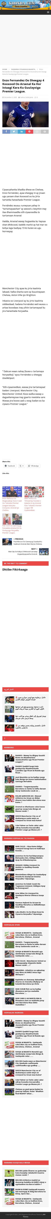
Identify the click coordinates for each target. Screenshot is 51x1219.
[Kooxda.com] (25, 8)
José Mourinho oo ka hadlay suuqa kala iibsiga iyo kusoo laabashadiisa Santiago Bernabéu (30, 779)
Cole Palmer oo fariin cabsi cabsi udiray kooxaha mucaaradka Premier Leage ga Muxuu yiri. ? (29, 827)
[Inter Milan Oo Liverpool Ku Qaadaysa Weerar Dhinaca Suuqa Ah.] (9, 895)
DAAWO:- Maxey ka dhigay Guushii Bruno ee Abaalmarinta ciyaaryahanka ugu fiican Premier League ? (30, 758)
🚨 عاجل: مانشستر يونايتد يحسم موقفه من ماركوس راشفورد (30, 726)
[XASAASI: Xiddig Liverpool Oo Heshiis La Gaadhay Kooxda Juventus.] (9, 867)
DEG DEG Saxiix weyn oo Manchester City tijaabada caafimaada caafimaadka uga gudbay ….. (30, 1063)
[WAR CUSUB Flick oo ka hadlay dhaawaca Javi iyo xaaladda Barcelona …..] (9, 991)
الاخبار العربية (9, 689)
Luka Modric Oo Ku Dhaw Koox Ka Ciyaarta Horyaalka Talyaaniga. (29, 913)
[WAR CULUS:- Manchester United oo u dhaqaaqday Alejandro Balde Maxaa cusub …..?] (9, 963)
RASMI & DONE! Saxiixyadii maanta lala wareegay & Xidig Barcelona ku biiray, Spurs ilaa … (30, 1191)
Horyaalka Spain (12, 925)
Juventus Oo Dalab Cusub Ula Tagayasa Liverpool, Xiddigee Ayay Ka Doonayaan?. (30, 886)
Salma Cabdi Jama (26, 97)
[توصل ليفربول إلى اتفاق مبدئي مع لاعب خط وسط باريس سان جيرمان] (9, 718)
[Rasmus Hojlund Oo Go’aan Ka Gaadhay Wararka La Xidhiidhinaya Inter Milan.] (9, 905)
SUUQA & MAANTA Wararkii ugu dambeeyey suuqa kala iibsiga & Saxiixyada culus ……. (29, 953)
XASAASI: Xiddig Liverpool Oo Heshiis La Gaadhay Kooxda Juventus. (27, 867)
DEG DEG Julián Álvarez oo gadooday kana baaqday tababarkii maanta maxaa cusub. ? (30, 1173)
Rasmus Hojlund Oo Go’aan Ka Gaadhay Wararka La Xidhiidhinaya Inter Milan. (30, 904)
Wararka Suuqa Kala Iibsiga (17, 1163)
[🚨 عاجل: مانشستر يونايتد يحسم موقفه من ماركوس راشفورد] (9, 727)
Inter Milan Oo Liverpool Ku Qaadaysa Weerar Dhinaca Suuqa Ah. (29, 895)
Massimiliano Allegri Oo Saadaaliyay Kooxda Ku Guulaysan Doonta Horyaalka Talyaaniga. (30, 876)
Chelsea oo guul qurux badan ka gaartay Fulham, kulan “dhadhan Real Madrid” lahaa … (29, 1091)
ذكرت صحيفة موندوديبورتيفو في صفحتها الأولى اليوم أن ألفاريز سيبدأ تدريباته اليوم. (29, 708)
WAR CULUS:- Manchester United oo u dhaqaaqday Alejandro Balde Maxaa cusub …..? (30, 963)
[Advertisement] (25, 40)
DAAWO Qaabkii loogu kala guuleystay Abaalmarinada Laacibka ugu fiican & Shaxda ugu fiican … (29, 769)
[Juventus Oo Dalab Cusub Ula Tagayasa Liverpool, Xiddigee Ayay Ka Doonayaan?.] (9, 886)
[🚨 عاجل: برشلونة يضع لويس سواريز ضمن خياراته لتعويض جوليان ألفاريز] (9, 699)
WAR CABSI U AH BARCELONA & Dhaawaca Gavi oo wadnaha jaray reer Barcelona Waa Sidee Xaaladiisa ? (29, 1001)
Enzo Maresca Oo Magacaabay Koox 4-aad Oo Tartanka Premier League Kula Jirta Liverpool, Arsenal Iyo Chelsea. (12, 504)
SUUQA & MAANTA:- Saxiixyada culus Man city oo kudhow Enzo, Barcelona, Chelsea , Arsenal (29, 935)
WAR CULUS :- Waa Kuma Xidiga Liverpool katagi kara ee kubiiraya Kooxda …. (30, 848)
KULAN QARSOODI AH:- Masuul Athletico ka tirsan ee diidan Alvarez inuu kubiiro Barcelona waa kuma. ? (30, 799)
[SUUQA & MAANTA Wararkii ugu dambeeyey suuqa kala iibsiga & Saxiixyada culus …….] (9, 954)
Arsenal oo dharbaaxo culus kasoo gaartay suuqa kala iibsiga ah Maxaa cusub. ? (30, 809)
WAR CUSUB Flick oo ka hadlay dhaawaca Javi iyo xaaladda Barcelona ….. (28, 991)
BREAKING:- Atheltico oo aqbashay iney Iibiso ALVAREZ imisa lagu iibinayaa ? (30, 972)
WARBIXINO (9, 747)
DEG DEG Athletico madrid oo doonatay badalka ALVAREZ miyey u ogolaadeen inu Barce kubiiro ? (30, 1182)
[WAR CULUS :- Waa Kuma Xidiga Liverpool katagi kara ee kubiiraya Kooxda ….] (9, 848)
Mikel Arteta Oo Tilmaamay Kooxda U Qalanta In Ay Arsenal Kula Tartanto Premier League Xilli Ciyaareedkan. (32, 504)
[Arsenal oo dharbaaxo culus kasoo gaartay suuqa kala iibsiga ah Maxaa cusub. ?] (9, 809)
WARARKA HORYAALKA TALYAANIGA (19, 838)
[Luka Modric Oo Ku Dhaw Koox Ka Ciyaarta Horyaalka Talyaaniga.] (9, 914)
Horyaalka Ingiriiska (13, 1013)
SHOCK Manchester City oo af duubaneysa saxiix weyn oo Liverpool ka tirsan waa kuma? (28, 818)
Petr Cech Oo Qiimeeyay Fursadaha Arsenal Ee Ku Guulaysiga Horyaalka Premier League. (11, 529)
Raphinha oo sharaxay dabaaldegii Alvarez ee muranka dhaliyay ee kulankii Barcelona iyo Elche (30, 982)
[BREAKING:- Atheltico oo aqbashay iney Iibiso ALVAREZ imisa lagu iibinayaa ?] (9, 972)
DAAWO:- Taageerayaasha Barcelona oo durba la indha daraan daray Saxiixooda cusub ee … (30, 788)
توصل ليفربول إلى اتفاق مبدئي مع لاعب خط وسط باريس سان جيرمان (30, 717)
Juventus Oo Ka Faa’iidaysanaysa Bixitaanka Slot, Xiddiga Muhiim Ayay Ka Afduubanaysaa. (29, 858)
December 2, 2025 (10, 97)
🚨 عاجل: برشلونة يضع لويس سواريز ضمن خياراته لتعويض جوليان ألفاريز (30, 698)
